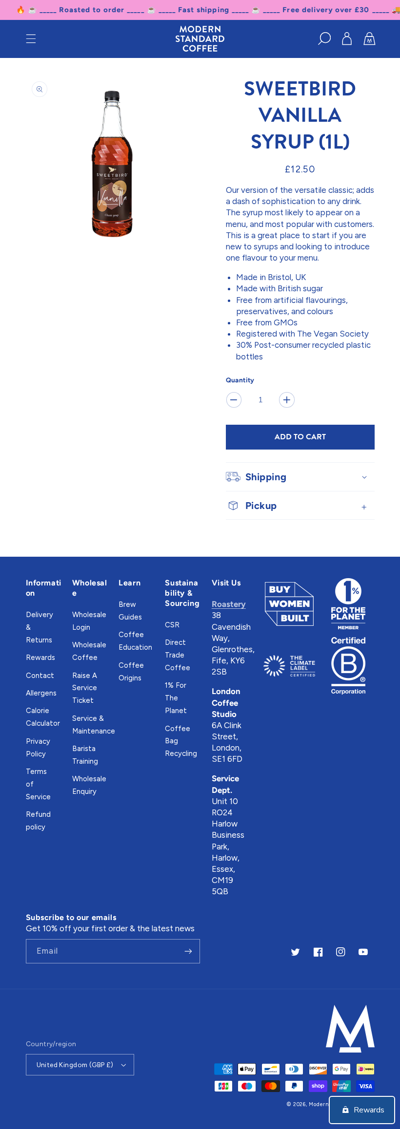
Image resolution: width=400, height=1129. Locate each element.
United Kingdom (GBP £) (75, 1065)
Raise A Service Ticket (84, 688)
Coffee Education (135, 641)
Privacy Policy (38, 747)
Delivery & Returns (39, 627)
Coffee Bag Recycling (181, 741)
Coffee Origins (131, 671)
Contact (40, 675)
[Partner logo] (289, 604)
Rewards (40, 657)
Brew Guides (130, 610)
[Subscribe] (188, 951)
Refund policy (38, 820)
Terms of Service (38, 784)
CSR (172, 625)
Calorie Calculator (43, 717)
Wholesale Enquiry (89, 785)
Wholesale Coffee (89, 651)
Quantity (240, 380)
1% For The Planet (176, 698)
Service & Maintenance (93, 724)
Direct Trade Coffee (177, 655)
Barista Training (85, 755)
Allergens (41, 693)
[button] (31, 38)
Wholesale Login (89, 621)
